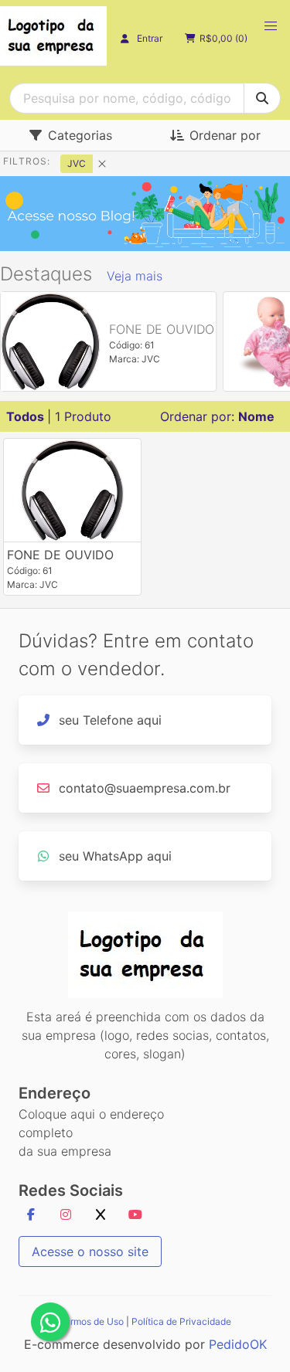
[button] (270, 26)
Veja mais (134, 276)
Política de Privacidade (181, 1321)
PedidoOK (238, 1344)
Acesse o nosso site (90, 1251)
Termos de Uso (92, 1321)
